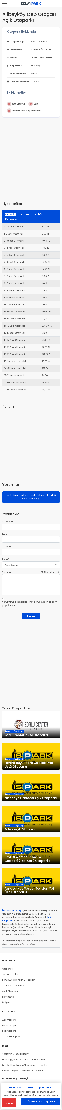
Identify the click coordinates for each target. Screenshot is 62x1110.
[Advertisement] (31, 162)
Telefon (6, 546)
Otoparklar (7, 968)
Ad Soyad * (8, 521)
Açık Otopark (9, 1019)
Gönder (31, 616)
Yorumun (7, 572)
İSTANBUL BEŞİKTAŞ (11, 910)
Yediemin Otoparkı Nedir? (15, 1053)
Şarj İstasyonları (10, 974)
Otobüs (38, 214)
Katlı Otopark (9, 1030)
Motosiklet (11, 218)
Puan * (5, 559)
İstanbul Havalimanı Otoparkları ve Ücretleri (24, 1065)
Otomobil (10, 214)
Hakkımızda (8, 996)
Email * (6, 534)
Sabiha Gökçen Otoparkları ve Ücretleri (22, 1070)
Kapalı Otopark (10, 1025)
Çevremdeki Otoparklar (42, 1101)
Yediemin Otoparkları (13, 985)
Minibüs (25, 214)
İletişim (6, 1002)
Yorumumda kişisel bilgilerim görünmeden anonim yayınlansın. (29, 603)
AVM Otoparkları (10, 991)
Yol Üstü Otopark (11, 1036)
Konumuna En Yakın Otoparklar (18, 979)
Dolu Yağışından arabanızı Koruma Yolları (23, 1059)
